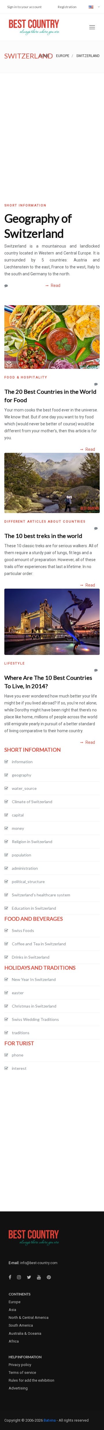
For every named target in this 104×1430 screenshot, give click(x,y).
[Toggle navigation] (92, 27)
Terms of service (22, 1372)
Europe (62, 56)
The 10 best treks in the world (43, 535)
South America (21, 1325)
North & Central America (29, 1317)
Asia (12, 1310)
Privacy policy (20, 1365)
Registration (67, 7)
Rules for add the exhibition (31, 1380)
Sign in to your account (24, 7)
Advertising (18, 1388)
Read (55, 285)
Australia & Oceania (25, 1333)
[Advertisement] (52, 128)
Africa (14, 1341)
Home (44, 56)
